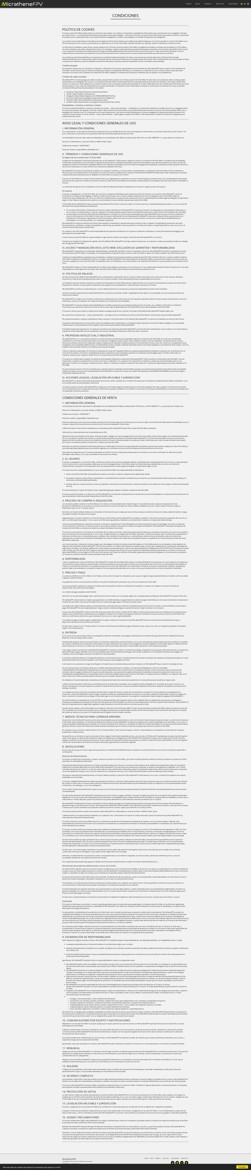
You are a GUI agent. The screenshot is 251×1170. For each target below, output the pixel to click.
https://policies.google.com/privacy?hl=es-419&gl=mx (94, 98)
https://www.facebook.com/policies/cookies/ (91, 92)
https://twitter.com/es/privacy (83, 94)
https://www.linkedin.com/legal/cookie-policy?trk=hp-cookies (96, 102)
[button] (220, 4)
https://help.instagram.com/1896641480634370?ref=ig (95, 96)
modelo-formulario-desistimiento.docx (141, 862)
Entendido (242, 1167)
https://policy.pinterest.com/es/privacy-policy (91, 100)
